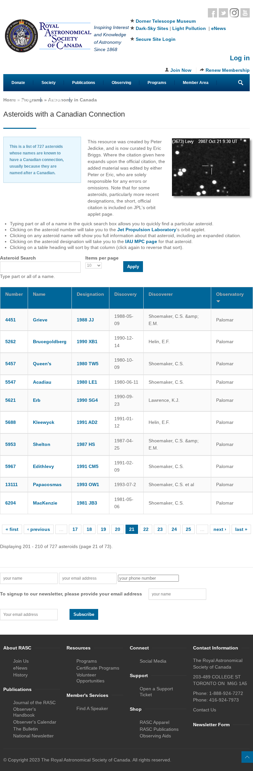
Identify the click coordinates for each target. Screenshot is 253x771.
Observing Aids (155, 735)
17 (75, 529)
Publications (83, 82)
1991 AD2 (87, 422)
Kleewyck (43, 422)
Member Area (196, 82)
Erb (37, 400)
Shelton (41, 444)
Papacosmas (47, 484)
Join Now (180, 70)
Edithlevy (43, 466)
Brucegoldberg (50, 341)
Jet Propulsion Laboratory (146, 229)
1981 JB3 (87, 503)
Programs (157, 82)
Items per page (102, 258)
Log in (240, 58)
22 (146, 529)
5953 (10, 444)
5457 (10, 363)
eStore (55, 99)
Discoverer (161, 294)
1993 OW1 (88, 484)
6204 (10, 503)
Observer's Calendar (34, 722)
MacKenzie (45, 503)
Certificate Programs (97, 668)
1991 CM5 (87, 466)
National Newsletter (33, 735)
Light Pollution (189, 28)
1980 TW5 (87, 363)
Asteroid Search (18, 258)
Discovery (125, 294)
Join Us (21, 661)
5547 (10, 382)
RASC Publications (159, 729)
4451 (10, 319)
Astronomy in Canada (72, 99)
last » (241, 529)
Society (49, 82)
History (20, 674)
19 (103, 529)
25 (188, 529)
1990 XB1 (87, 341)
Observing (121, 82)
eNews (218, 28)
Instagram (234, 12)
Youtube (245, 12)
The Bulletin (25, 728)
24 (174, 529)
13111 (11, 484)
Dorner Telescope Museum (166, 21)
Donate (18, 82)
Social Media (153, 661)
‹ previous (38, 529)
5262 (10, 341)
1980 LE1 (87, 382)
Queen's (42, 363)
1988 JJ (85, 319)
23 (160, 529)
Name (39, 294)
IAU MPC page (141, 241)
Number (14, 294)
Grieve (40, 319)
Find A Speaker (92, 708)
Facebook (212, 12)
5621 (10, 400)
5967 (10, 466)
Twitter (223, 12)
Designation (90, 294)
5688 (10, 422)
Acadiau (42, 382)
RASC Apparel (154, 722)
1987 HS (86, 444)
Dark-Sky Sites (152, 28)
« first (12, 529)
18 (89, 529)
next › (219, 529)
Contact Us (22, 99)
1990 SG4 (87, 400)
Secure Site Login (156, 39)
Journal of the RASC (34, 702)
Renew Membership (228, 70)
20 (117, 529)
